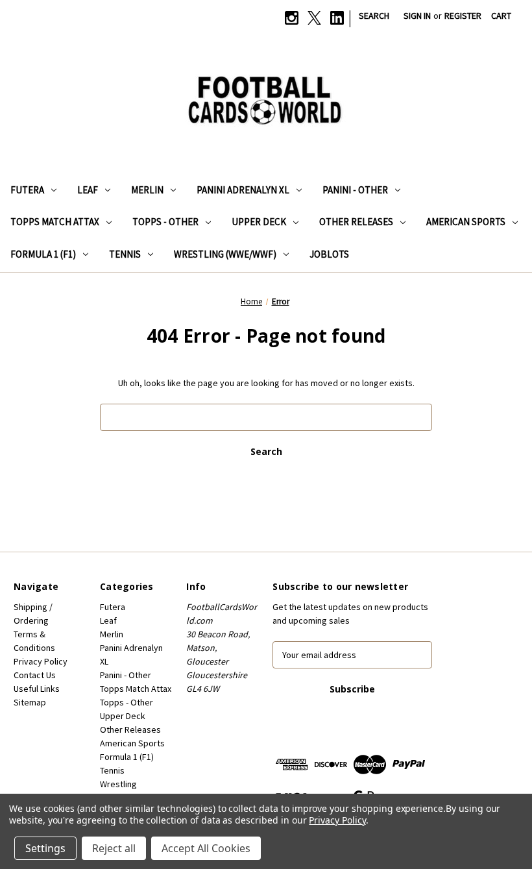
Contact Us (35, 675)
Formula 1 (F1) (43, 254)
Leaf (87, 190)
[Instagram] (291, 18)
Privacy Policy (40, 661)
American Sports (465, 221)
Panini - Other (355, 190)
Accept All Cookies (206, 848)
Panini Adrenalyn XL (243, 190)
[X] (314, 18)
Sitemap (30, 702)
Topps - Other (165, 221)
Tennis (125, 254)
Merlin (147, 190)
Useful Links (37, 688)
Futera (27, 190)
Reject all (114, 848)
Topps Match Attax (54, 221)
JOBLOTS (329, 254)
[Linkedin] (337, 18)
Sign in (417, 15)
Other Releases (356, 221)
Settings (45, 848)
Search (374, 15)
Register (462, 15)
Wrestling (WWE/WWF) (225, 254)
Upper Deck (259, 221)
